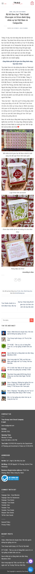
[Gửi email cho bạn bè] (19, 279)
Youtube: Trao (5, 508)
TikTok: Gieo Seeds (7, 515)
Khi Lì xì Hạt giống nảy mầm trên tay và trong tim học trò (19, 398)
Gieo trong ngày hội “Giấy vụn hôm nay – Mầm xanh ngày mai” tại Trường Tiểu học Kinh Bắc (19, 361)
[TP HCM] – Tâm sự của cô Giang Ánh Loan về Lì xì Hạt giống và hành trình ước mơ (19, 346)
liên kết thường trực (19, 293)
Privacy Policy (5, 525)
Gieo (14, 11)
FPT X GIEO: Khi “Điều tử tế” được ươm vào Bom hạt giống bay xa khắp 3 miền (19, 369)
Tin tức (18, 291)
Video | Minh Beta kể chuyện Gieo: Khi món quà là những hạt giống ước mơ (20, 333)
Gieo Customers (21, 11)
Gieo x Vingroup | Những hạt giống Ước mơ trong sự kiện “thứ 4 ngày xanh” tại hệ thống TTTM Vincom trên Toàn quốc (20, 384)
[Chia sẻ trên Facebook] (15, 279)
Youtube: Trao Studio (7, 510)
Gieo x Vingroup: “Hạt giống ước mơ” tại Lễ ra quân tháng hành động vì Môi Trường (20, 392)
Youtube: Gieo (5, 505)
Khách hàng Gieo (28, 291)
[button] (2, 3)
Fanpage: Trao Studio (7, 503)
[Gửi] (32, 320)
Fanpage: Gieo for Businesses (10, 498)
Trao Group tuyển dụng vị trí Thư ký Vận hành (19, 339)
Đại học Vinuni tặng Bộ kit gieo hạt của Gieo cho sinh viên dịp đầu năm (26, 304)
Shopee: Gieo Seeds (7, 513)
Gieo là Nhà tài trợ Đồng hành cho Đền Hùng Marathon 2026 (20, 354)
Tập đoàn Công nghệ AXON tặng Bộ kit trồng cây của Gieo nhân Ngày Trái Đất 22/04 (19, 376)
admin (26, 28)
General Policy (5, 522)
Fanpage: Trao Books (8, 500)
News (10, 11)
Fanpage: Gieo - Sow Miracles (10, 495)
